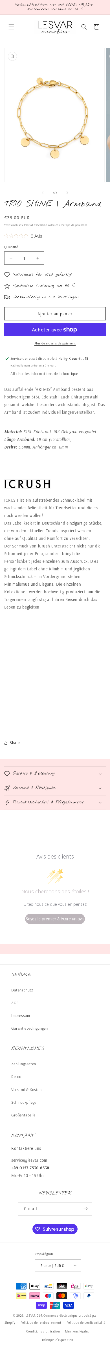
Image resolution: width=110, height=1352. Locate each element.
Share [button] (15, 742)
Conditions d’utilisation (43, 1331)
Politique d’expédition (57, 1340)
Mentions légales (77, 1331)
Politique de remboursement (41, 1323)
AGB (15, 1002)
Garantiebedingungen (29, 1028)
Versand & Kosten (26, 1089)
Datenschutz (22, 990)
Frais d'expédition (35, 225)
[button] (11, 27)
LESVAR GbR (34, 1316)
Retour (17, 1076)
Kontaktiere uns (26, 1148)
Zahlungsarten (23, 1063)
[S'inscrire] (85, 1208)
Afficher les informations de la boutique (44, 373)
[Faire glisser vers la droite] (67, 192)
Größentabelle (23, 1115)
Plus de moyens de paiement (55, 343)
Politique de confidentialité (86, 1323)
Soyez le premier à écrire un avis (55, 918)
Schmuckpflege (23, 1102)
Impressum (20, 1015)
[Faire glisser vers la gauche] (42, 192)
